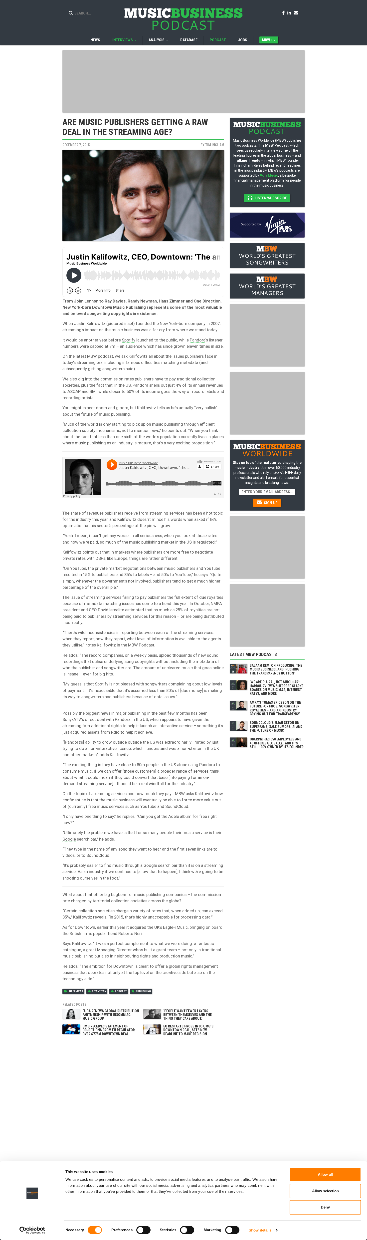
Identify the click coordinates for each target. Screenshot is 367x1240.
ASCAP (74, 391)
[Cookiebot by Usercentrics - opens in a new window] (32, 1230)
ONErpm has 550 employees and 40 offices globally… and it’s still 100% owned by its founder (277, 743)
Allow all (325, 1174)
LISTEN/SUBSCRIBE (270, 198)
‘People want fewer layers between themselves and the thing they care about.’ (187, 1015)
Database (188, 40)
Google (69, 839)
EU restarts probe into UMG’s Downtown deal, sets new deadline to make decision (188, 1030)
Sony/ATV (71, 719)
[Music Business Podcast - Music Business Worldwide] (183, 18)
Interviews (75, 991)
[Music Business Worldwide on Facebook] (284, 12)
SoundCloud (176, 806)
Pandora (197, 339)
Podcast (218, 40)
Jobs (242, 40)
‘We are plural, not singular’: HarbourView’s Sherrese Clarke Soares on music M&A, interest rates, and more (276, 687)
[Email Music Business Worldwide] (296, 12)
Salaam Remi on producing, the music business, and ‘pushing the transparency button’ (276, 669)
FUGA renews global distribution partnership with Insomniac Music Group (110, 1015)
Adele (173, 816)
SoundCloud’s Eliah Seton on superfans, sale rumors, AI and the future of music (276, 726)
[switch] (143, 1230)
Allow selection (325, 1191)
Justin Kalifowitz (89, 323)
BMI (93, 391)
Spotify (128, 339)
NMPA (216, 603)
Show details (260, 1230)
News (95, 40)
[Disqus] (143, 1105)
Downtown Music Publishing (119, 307)
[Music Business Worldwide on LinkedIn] (290, 12)
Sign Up (270, 503)
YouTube (78, 568)
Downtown (99, 991)
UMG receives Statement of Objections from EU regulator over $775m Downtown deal (108, 1030)
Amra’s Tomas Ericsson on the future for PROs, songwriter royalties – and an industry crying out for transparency (275, 708)
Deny (325, 1207)
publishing (143, 991)
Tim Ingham (214, 145)
